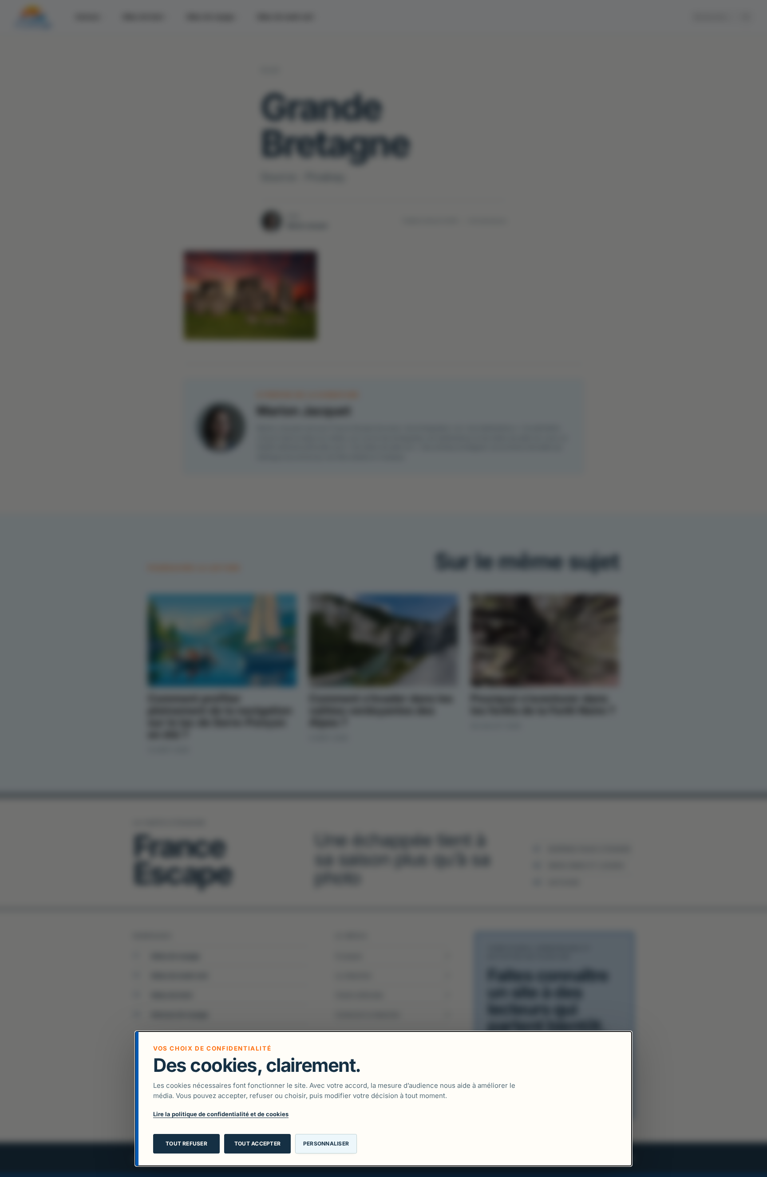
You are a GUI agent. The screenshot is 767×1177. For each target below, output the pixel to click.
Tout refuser (186, 1143)
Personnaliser (326, 1143)
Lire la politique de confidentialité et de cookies (221, 1114)
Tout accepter (257, 1143)
